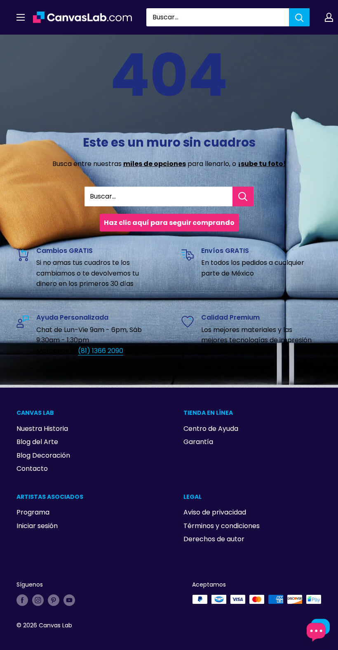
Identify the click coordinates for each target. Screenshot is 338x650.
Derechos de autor (213, 539)
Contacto (32, 468)
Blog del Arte (37, 442)
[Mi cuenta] (329, 17)
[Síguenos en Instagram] (38, 600)
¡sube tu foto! (262, 163)
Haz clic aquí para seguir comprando (169, 222)
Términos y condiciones (221, 526)
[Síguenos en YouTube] (69, 600)
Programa (32, 512)
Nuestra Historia (42, 428)
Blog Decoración (43, 455)
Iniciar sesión (37, 526)
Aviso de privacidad (214, 512)
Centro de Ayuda (210, 428)
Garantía (198, 442)
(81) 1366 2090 (100, 350)
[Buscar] (299, 17)
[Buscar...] (243, 196)
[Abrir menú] (20, 17)
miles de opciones (154, 163)
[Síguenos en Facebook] (22, 600)
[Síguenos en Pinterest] (53, 600)
